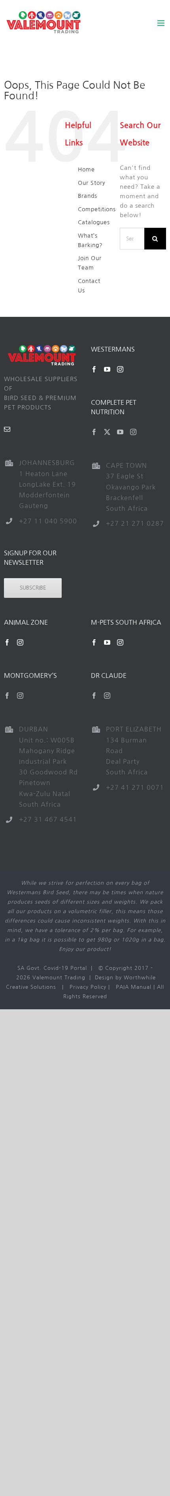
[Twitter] (107, 432)
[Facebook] (94, 369)
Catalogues (94, 222)
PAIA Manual (133, 987)
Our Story (92, 183)
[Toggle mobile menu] (161, 23)
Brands (87, 196)
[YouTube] (107, 369)
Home (86, 169)
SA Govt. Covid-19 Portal (52, 968)
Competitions (97, 209)
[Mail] (7, 429)
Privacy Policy (88, 987)
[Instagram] (120, 369)
